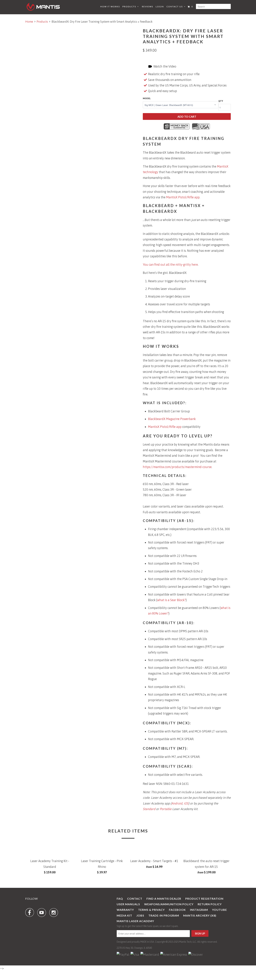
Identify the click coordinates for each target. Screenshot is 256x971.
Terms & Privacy (151, 909)
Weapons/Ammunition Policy (168, 904)
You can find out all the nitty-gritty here (170, 264)
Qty (220, 101)
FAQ (120, 898)
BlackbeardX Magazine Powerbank (172, 419)
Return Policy (210, 904)
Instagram (199, 909)
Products (129, 6)
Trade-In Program (163, 915)
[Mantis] (43, 7)
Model (147, 98)
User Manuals (128, 904)
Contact (134, 898)
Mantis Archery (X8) (199, 915)
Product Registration (204, 898)
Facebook (177, 909)
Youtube (219, 909)
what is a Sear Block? (171, 600)
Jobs (140, 915)
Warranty (125, 909)
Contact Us (175, 6)
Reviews (147, 6)
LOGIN (160, 6)
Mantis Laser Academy (135, 921)
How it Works (110, 6)
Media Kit (124, 915)
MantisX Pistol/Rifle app (183, 197)
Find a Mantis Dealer (163, 898)
